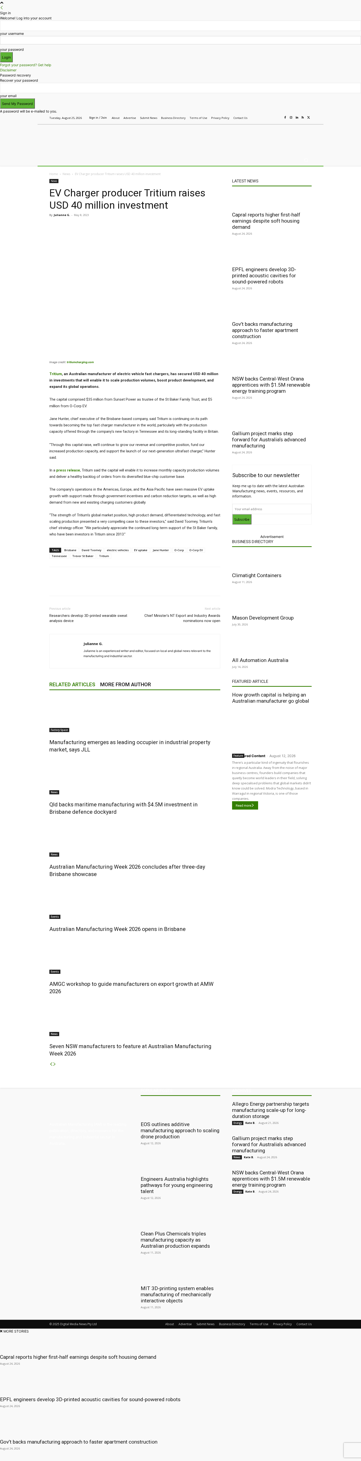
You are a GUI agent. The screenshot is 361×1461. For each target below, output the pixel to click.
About (169, 1324)
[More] (153, 226)
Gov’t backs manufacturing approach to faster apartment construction (265, 330)
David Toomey (91, 550)
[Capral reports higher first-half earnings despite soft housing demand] (272, 200)
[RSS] (303, 118)
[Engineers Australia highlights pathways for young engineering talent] (180, 1164)
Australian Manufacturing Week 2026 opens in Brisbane (117, 929)
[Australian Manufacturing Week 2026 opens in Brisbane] (134, 900)
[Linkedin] (297, 118)
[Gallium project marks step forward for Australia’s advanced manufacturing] (272, 418)
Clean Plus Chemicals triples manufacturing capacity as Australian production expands (175, 1240)
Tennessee (59, 556)
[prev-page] (51, 1064)
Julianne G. (62, 215)
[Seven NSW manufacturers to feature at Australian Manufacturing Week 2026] (134, 1017)
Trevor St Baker (83, 556)
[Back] (1, 8)
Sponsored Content (248, 756)
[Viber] (130, 226)
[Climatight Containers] (272, 560)
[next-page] (54, 1064)
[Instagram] (291, 118)
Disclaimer (8, 70)
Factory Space (59, 730)
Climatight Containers (256, 575)
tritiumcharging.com (80, 362)
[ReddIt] (119, 226)
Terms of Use (259, 1324)
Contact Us (304, 1324)
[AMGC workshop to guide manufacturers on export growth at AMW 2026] (134, 955)
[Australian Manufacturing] (84, 138)
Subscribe (242, 519)
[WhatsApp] (141, 226)
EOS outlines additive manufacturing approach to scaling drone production (180, 1130)
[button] (306, 160)
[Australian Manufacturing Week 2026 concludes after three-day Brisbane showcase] (134, 838)
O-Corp (179, 550)
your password (12, 49)
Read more (243, 805)
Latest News (245, 180)
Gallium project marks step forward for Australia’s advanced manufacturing (269, 440)
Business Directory (252, 541)
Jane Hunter (161, 550)
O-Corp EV (196, 550)
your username (12, 33)
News (66, 174)
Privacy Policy (282, 1324)
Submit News (205, 1324)
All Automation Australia (260, 660)
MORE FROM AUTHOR (125, 684)
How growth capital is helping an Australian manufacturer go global (270, 698)
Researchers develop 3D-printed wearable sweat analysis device (88, 618)
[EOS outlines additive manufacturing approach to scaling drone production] (180, 1109)
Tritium (55, 374)
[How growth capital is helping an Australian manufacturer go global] (272, 728)
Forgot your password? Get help (25, 65)
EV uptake (140, 550)
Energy (238, 1123)
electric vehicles (118, 550)
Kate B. (250, 1123)
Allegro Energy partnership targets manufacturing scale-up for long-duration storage (270, 1110)
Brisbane (70, 550)
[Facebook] (285, 118)
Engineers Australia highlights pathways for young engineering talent (176, 1185)
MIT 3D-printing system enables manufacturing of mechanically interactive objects (177, 1294)
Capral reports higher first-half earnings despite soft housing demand (266, 221)
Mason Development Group (263, 618)
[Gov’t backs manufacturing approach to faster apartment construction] (272, 309)
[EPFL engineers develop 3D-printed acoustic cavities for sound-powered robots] (272, 254)
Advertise (185, 1324)
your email (8, 96)
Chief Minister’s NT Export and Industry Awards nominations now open (182, 618)
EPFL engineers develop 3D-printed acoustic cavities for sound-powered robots (264, 276)
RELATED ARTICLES (72, 684)
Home (53, 174)
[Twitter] (309, 118)
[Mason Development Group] (272, 603)
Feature (238, 755)
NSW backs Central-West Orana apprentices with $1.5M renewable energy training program (271, 385)
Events (55, 916)
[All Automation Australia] (272, 645)
